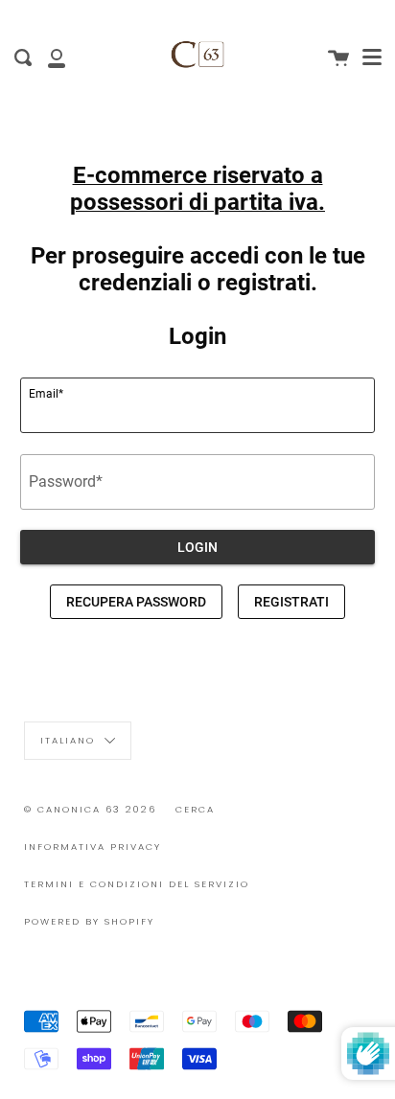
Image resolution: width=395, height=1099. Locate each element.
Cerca (195, 809)
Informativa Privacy (92, 846)
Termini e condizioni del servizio (136, 884)
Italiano (70, 740)
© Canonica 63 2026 (90, 809)
